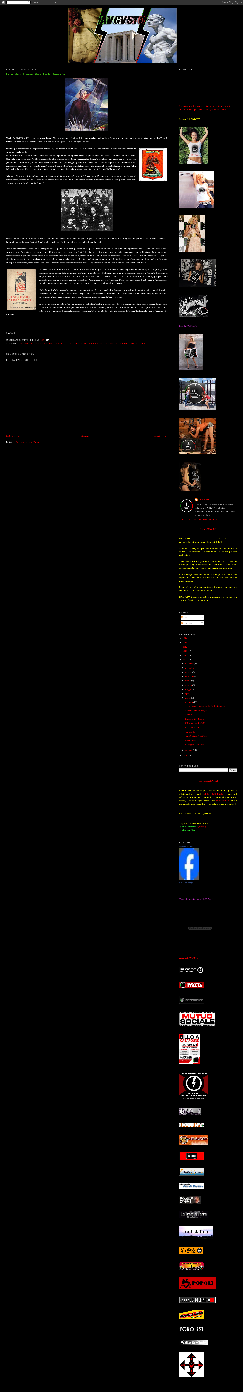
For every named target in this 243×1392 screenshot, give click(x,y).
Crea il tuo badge (186, 883)
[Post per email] (47, 340)
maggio (189, 689)
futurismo (81, 343)
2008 (185, 755)
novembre (190, 667)
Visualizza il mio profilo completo (198, 519)
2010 (185, 655)
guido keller (95, 343)
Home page (86, 435)
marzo (188, 697)
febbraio (189, 702)
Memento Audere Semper (196, 710)
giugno (188, 684)
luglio (188, 680)
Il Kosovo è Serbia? (193, 727)
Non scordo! (190, 731)
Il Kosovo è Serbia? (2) (195, 723)
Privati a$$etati (191, 740)
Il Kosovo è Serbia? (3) (195, 718)
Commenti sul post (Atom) (27, 442)
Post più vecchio (160, 435)
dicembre (189, 663)
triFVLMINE (204, 500)
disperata (36, 343)
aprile (188, 693)
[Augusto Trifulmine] (189, 879)
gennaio (189, 749)
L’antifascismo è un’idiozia (197, 736)
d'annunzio (23, 343)
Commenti (188, 622)
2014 (185, 638)
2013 (185, 642)
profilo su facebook (189, 826)
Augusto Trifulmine (186, 847)
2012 (185, 646)
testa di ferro (137, 343)
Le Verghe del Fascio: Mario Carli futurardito (35, 74)
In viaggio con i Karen (195, 744)
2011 (185, 651)
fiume (72, 343)
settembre (189, 676)
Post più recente (13, 435)
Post (185, 617)
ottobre (188, 672)
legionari (109, 343)
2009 (185, 659)
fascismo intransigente (54, 343)
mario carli (121, 343)
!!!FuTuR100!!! (191, 714)
